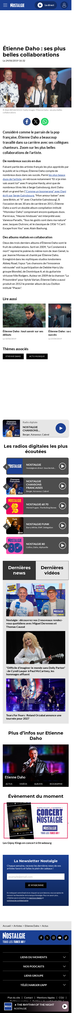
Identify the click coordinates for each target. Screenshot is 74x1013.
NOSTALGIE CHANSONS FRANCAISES (31, 428)
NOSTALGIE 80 (35, 543)
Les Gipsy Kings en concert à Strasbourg (27, 842)
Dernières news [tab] (19, 570)
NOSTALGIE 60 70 (37, 504)
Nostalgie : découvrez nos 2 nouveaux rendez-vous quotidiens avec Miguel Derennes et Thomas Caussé (34, 623)
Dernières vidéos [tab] (52, 570)
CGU (61, 997)
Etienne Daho (15, 777)
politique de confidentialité (17, 900)
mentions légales (35, 898)
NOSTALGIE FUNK (37, 524)
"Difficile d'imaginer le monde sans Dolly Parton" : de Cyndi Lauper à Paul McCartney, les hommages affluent (35, 671)
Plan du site (14, 997)
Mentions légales (46, 997)
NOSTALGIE (33, 464)
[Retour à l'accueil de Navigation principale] (17, 5)
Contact (28, 997)
